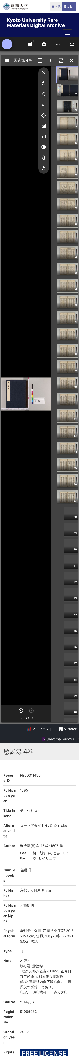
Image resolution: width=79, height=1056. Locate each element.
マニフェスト (42, 729)
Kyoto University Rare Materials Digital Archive (36, 22)
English (69, 6)
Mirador (70, 729)
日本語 (56, 6)
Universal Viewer (59, 739)
